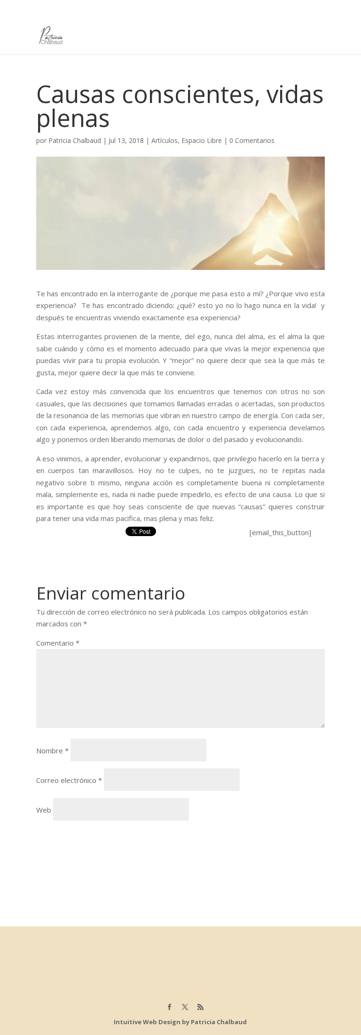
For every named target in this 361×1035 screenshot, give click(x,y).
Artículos (164, 140)
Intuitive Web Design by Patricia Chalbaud (180, 1022)
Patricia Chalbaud (74, 140)
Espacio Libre (201, 140)
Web (43, 809)
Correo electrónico (69, 780)
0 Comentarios (252, 140)
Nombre (52, 750)
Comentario (57, 643)
